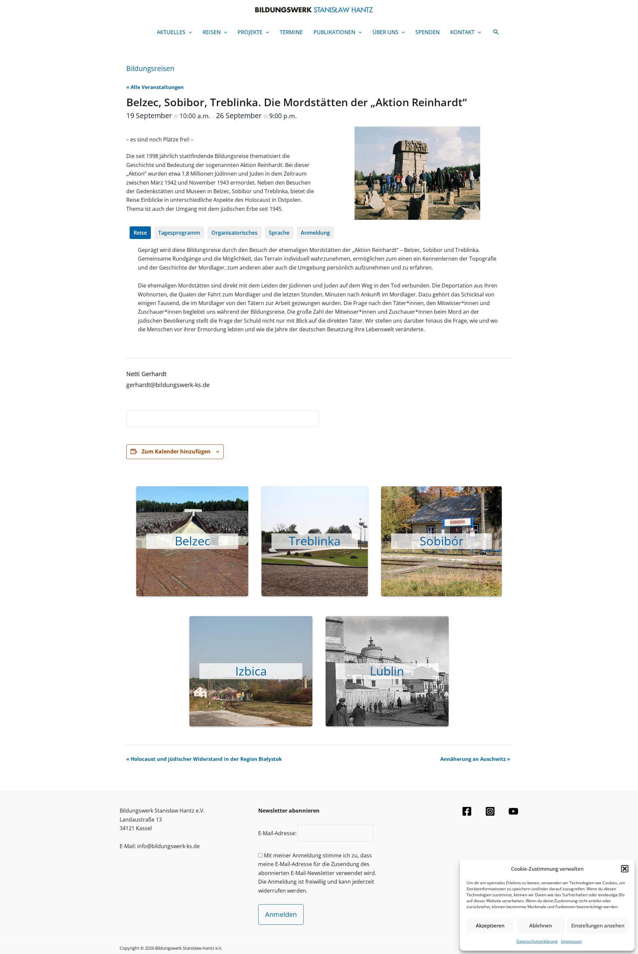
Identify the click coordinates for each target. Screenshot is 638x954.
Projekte (250, 32)
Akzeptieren (490, 925)
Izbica (251, 671)
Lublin (387, 671)
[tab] (140, 232)
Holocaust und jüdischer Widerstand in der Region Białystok (204, 758)
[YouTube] (513, 811)
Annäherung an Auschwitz (475, 758)
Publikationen (334, 32)
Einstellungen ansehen (597, 925)
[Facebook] (467, 811)
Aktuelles (171, 32)
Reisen (212, 32)
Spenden (427, 32)
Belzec (192, 541)
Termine (291, 32)
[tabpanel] (319, 294)
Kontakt (462, 32)
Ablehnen (540, 925)
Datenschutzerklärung (537, 941)
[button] (624, 868)
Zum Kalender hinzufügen (176, 451)
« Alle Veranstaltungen (155, 87)
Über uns (385, 32)
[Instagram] (490, 811)
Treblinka (315, 541)
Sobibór (442, 541)
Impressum (571, 941)
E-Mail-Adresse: (278, 833)
